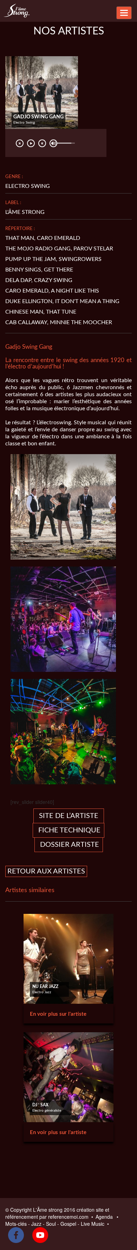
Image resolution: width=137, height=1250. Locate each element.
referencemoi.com (69, 1216)
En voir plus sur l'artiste (58, 1014)
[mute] (53, 143)
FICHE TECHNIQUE (68, 830)
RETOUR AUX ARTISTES (46, 871)
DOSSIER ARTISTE (68, 844)
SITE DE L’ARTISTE (68, 815)
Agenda (105, 1216)
